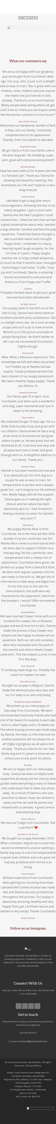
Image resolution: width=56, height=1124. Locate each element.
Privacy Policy (33, 1065)
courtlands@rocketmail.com (32, 1041)
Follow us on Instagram (28, 928)
